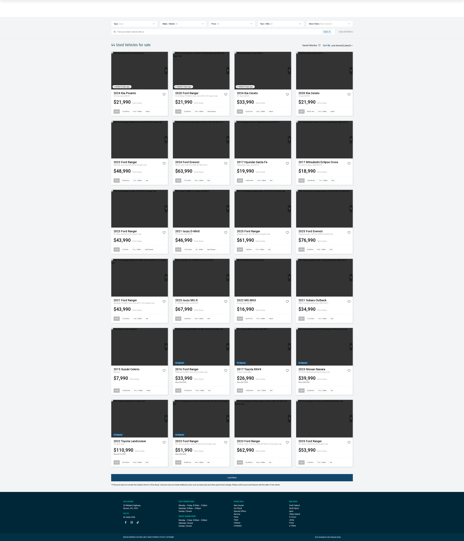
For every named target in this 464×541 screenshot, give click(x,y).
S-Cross (292, 517)
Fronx (291, 523)
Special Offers (240, 511)
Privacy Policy (159, 537)
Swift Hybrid (294, 505)
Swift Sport (294, 508)
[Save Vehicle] (164, 95)
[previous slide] (113, 70)
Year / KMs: (265, 24)
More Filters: (314, 24)
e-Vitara (292, 526)
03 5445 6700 (129, 517)
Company (238, 526)
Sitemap (170, 537)
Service (237, 514)
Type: (116, 24)
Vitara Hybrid (294, 514)
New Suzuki (239, 505)
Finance (237, 523)
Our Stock (238, 508)
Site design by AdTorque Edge (328, 537)
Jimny (291, 520)
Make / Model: (169, 24)
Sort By (326, 45)
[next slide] (166, 70)
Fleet (236, 520)
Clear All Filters (346, 32)
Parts (236, 517)
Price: (213, 24)
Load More (232, 477)
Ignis (291, 511)
